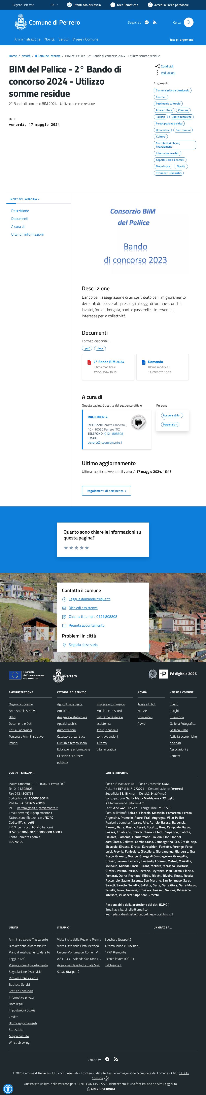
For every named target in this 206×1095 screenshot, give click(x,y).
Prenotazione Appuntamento (28, 965)
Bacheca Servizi (19, 984)
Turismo (102, 742)
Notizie (142, 710)
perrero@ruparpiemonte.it (105, 442)
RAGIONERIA (98, 417)
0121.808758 (24, 793)
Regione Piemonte (23, 5)
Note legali (16, 1003)
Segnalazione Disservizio (25, 971)
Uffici (12, 717)
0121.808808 (113, 433)
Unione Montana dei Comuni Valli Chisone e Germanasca (95, 952)
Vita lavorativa (106, 749)
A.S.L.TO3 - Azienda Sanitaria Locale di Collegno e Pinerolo (96, 958)
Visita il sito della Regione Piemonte (81, 939)
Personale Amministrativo (26, 736)
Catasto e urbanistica (71, 736)
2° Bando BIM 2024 (109, 361)
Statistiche (16, 1029)
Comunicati (145, 717)
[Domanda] (143, 362)
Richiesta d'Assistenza (23, 978)
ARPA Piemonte (115, 952)
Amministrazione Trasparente (28, 939)
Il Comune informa (48, 55)
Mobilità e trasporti (109, 710)
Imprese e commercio (111, 704)
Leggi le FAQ (17, 958)
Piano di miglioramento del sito (29, 952)
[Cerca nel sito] (189, 22)
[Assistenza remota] (106, 1078)
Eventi (174, 704)
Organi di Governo (21, 704)
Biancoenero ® (119, 1083)
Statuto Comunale (21, 990)
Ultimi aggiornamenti (23, 1023)
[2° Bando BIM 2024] (89, 362)
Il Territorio (177, 717)
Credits (13, 1016)
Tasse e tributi (147, 704)
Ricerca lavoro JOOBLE (120, 958)
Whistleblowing (19, 1042)
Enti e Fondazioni (20, 730)
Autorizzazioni (66, 730)
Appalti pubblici (67, 723)
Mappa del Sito (19, 1036)
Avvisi (141, 723)
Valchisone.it (113, 965)
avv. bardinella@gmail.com (132, 909)
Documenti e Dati (20, 723)
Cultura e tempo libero (72, 742)
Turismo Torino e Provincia (122, 945)
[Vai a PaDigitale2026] (172, 674)
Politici (13, 742)
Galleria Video (179, 730)
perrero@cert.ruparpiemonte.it (37, 807)
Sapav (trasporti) (68, 971)
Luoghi (174, 710)
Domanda (155, 361)
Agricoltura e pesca (69, 704)
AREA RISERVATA (103, 1088)
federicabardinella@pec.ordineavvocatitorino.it (142, 914)
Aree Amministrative (22, 710)
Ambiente (63, 710)
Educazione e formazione (73, 749)
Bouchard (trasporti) (118, 939)
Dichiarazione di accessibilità (27, 945)
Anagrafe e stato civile (72, 717)
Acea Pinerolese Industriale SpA (78, 965)
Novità (26, 55)
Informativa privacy (22, 997)
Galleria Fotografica (183, 723)
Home (13, 55)
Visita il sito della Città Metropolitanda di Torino (88, 945)
